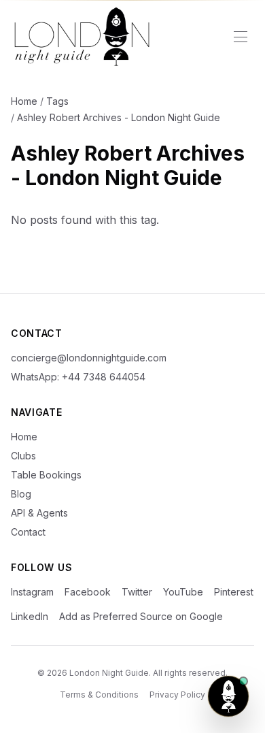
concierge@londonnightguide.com (88, 357)
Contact (28, 532)
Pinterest (233, 592)
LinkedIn (29, 616)
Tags (57, 101)
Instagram (32, 592)
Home (24, 101)
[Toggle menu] (240, 36)
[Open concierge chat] (228, 696)
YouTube (183, 592)
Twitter (137, 592)
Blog (21, 494)
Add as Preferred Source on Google (141, 616)
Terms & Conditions (99, 694)
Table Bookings (46, 474)
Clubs (23, 455)
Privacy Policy (177, 694)
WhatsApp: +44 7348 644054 (78, 376)
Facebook (88, 592)
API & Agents (39, 513)
